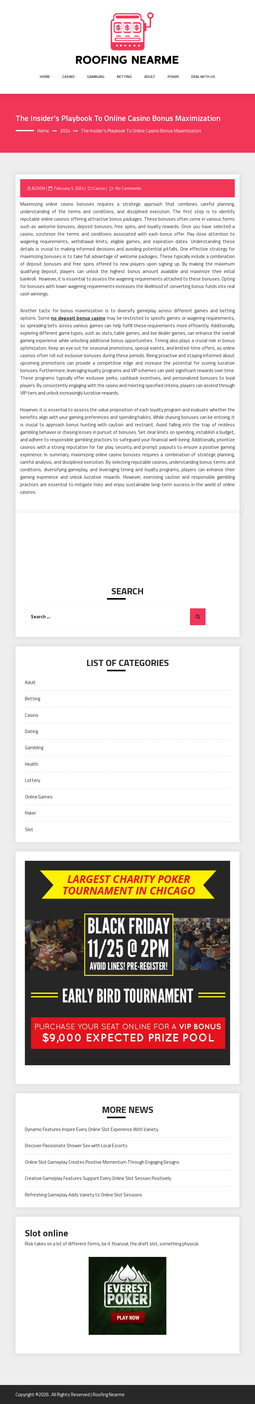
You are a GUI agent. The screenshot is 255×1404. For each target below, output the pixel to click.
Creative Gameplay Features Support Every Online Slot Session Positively (98, 1178)
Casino (68, 76)
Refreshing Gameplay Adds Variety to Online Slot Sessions (83, 1194)
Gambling (95, 76)
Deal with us (203, 76)
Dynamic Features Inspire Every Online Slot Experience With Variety (91, 1129)
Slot (29, 829)
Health (31, 764)
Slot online (46, 1233)
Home (45, 76)
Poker (173, 76)
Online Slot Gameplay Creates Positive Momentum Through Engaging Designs (102, 1162)
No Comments (128, 188)
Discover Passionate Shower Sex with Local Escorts (76, 1145)
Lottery (32, 780)
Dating (31, 731)
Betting (124, 76)
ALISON (38, 188)
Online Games (39, 796)
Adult (149, 76)
